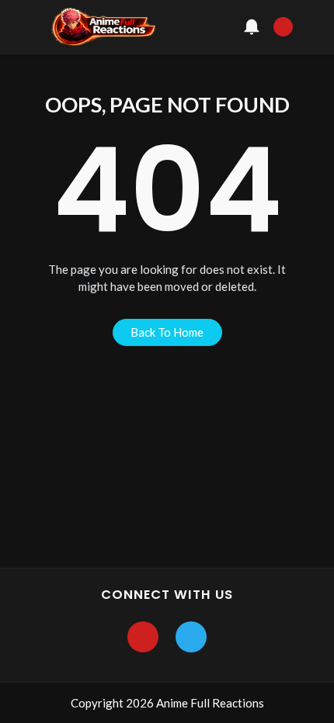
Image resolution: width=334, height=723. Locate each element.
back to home (167, 332)
